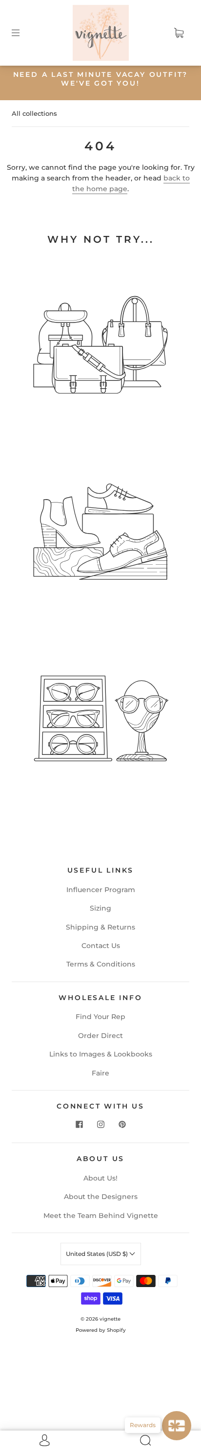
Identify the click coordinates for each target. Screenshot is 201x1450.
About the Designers (101, 1196)
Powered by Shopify (101, 1330)
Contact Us (100, 945)
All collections (34, 113)
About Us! (100, 1178)
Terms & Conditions (100, 964)
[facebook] (79, 1124)
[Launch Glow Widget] (176, 1425)
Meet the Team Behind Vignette (100, 1215)
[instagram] (100, 1124)
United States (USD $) (97, 1253)
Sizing (100, 908)
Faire (100, 1073)
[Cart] (178, 33)
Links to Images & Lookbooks (100, 1054)
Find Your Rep (100, 1016)
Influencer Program (100, 889)
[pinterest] (122, 1124)
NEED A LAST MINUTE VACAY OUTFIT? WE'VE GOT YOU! (100, 79)
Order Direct (100, 1035)
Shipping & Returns (100, 927)
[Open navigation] (22, 33)
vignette (110, 1319)
